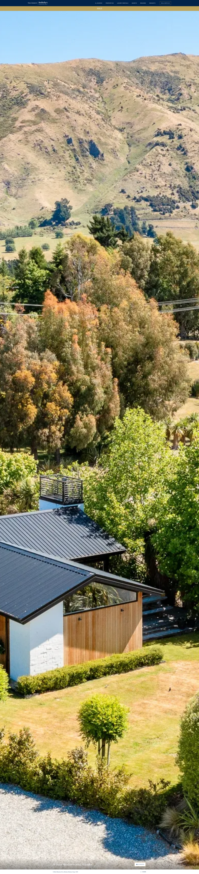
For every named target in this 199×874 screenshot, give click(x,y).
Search (99, 3)
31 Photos (141, 864)
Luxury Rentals (122, 3)
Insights (152, 3)
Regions (143, 3)
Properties (110, 3)
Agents (134, 3)
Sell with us (165, 3)
